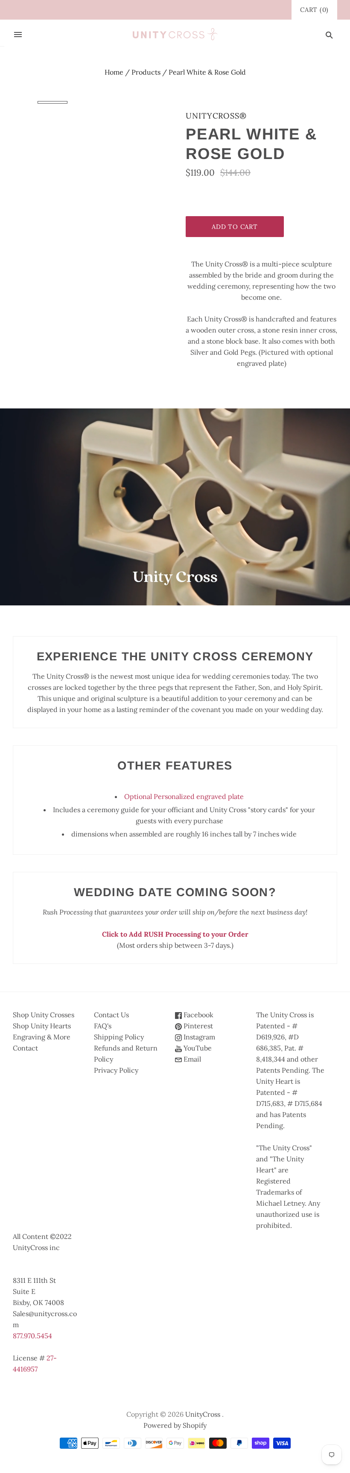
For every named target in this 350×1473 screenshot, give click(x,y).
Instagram (198, 1037)
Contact (25, 1048)
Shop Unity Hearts (42, 1026)
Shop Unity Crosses (43, 1014)
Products (145, 72)
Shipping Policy (119, 1037)
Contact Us (111, 1014)
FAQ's (102, 1026)
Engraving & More (41, 1037)
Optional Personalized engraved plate (184, 796)
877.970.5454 (32, 1335)
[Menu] (18, 34)
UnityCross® (216, 116)
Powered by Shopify (175, 1425)
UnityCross (202, 1414)
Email (191, 1059)
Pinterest (197, 1026)
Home (114, 72)
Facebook (197, 1014)
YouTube (197, 1048)
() (314, 10)
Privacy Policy (116, 1070)
